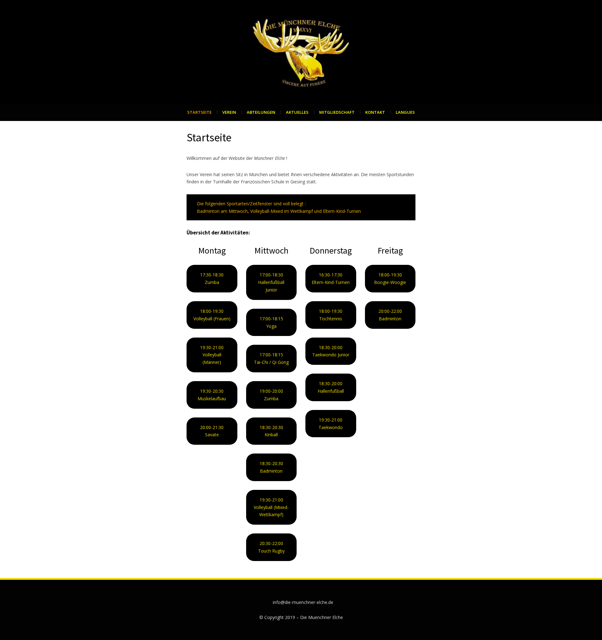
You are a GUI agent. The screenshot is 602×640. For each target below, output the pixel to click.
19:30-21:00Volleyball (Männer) (212, 354)
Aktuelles (297, 112)
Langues (405, 112)
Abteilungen (261, 112)
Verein (229, 112)
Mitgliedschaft (337, 112)
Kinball (271, 435)
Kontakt (375, 112)
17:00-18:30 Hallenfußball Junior (271, 282)
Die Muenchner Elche (321, 617)
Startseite (199, 112)
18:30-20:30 (271, 427)
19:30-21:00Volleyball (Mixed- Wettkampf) (271, 507)
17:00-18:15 (271, 355)
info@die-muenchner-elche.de (303, 602)
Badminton (271, 471)
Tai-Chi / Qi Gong (271, 362)
